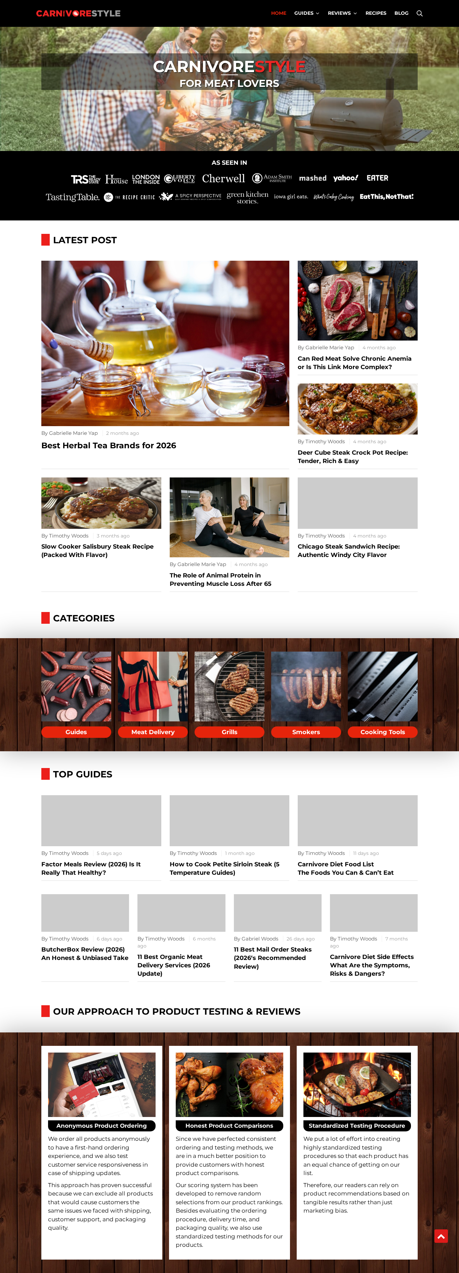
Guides (76, 732)
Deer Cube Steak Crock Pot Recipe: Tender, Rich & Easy (353, 457)
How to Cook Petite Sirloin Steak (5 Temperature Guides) (225, 868)
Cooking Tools (383, 732)
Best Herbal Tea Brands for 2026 (108, 445)
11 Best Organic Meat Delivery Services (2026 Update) (173, 965)
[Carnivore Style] (78, 13)
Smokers (306, 732)
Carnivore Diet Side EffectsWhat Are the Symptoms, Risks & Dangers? (372, 965)
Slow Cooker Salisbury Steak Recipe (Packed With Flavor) (97, 551)
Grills (230, 732)
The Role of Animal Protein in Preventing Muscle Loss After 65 (221, 580)
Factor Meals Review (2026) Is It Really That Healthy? (91, 868)
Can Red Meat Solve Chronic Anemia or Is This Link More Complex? (355, 363)
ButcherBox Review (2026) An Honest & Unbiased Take (84, 954)
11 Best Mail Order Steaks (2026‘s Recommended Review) (273, 958)
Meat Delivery (153, 732)
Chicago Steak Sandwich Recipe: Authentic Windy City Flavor (349, 551)
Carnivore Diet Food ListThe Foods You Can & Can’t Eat (346, 868)
